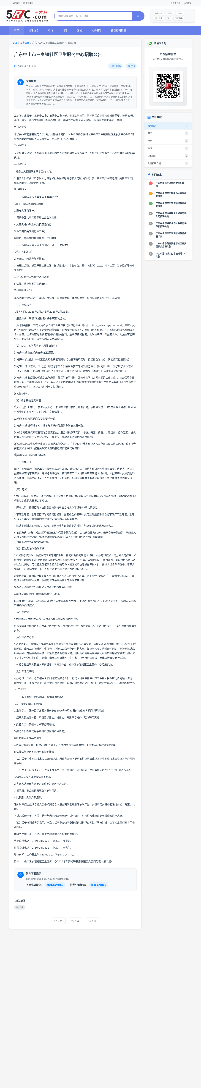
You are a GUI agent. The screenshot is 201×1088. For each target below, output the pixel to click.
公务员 (170, 13)
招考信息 (34, 30)
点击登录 (188, 3)
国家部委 (179, 18)
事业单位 (159, 13)
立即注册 (176, 3)
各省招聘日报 (118, 30)
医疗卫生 (159, 18)
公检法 (180, 13)
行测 (65, 30)
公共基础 (96, 30)
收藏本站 (29, 3)
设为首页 (16, 3)
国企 (169, 18)
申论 (50, 30)
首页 (16, 30)
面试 (79, 30)
